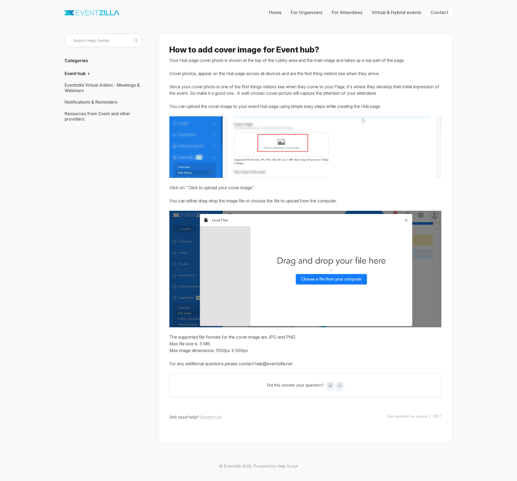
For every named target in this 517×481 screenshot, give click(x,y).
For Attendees (347, 12)
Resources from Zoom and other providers (97, 116)
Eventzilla (232, 466)
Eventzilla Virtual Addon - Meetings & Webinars (102, 87)
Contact (439, 12)
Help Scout (287, 466)
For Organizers (307, 12)
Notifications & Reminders (91, 102)
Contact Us (211, 417)
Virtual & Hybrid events (396, 12)
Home (275, 12)
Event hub (76, 73)
